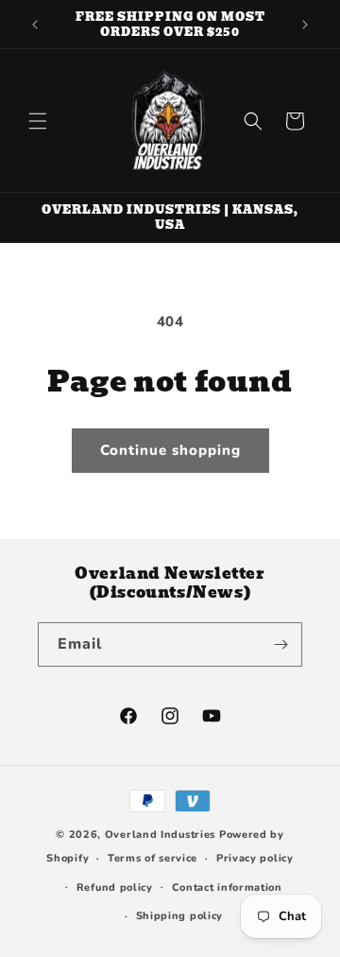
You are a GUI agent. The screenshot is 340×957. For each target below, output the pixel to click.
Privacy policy (255, 858)
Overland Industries (160, 834)
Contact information (227, 887)
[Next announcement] (305, 24)
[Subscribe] (280, 644)
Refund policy (114, 887)
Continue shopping (170, 450)
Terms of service (152, 858)
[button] (38, 121)
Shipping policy (180, 916)
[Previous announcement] (35, 24)
